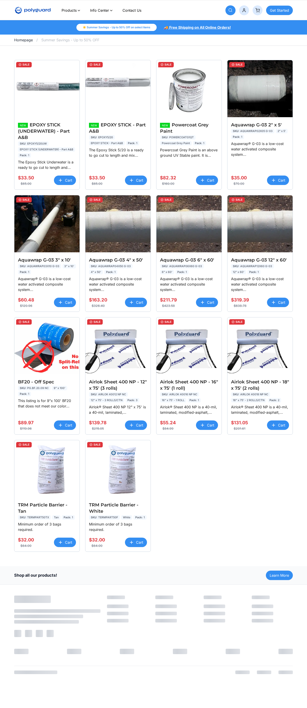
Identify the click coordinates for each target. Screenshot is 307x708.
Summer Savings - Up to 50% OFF (70, 40)
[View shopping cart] (258, 10)
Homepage (23, 40)
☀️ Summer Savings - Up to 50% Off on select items (116, 27)
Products (69, 10)
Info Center (99, 10)
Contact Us (131, 10)
